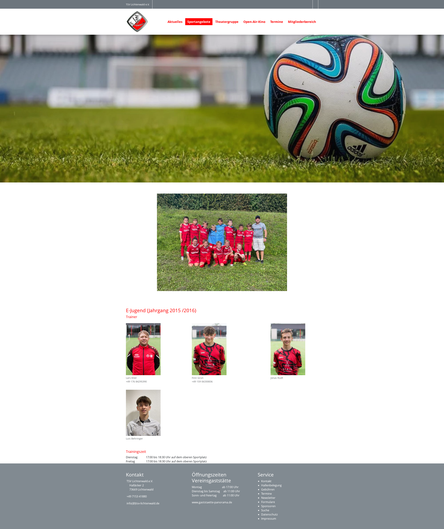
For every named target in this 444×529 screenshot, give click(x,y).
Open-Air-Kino (254, 22)
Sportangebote (198, 22)
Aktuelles (175, 22)
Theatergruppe (226, 22)
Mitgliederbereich (302, 22)
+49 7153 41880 (137, 496)
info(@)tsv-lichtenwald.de (143, 503)
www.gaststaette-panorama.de (212, 502)
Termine (276, 22)
